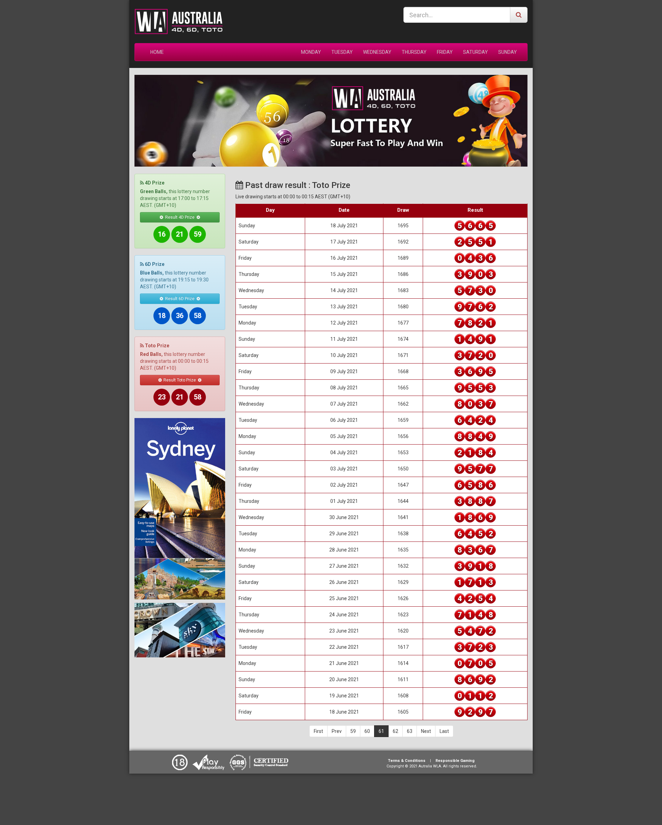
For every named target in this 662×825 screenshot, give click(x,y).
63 (409, 731)
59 (353, 731)
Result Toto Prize (179, 380)
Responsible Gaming (454, 760)
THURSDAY (414, 52)
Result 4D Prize (179, 217)
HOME (157, 52)
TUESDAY (342, 52)
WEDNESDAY (377, 52)
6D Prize (154, 264)
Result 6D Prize (179, 298)
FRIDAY (445, 52)
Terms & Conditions (406, 760)
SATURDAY (475, 52)
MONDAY (311, 52)
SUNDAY (507, 52)
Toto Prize (156, 345)
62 (395, 731)
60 (367, 731)
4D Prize (154, 183)
